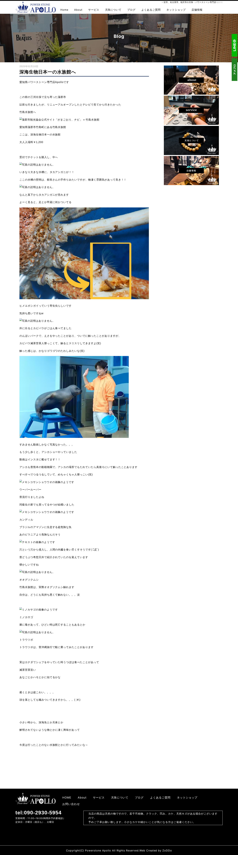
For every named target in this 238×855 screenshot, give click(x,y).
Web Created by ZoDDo (155, 850)
